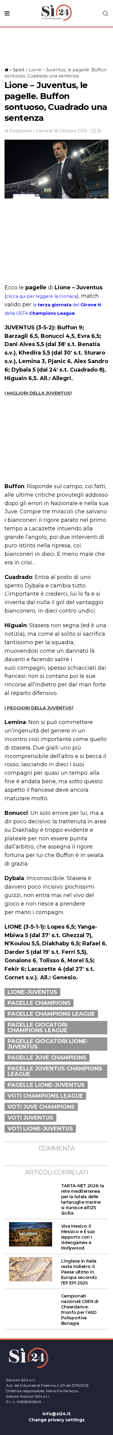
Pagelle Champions (39, 1003)
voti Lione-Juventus (40, 1128)
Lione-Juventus (32, 992)
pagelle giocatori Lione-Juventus (48, 1044)
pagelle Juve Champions (47, 1057)
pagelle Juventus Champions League (55, 1071)
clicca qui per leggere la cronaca (41, 296)
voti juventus (30, 1117)
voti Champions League (45, 1096)
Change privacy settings (57, 1420)
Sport (18, 70)
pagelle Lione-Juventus (46, 1085)
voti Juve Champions (41, 1106)
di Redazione (18, 130)
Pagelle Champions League (51, 1014)
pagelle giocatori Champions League (37, 1028)
